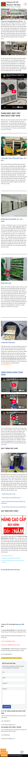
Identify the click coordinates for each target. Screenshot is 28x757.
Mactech (18, 624)
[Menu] (25, 4)
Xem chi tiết (6, 183)
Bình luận (4, 688)
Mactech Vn (9, 755)
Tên (3, 672)
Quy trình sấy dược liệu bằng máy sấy (11, 497)
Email (4, 677)
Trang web (4, 683)
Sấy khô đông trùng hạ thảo (8, 493)
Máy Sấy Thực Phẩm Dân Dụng (12, 158)
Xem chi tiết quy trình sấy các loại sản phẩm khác (14, 506)
